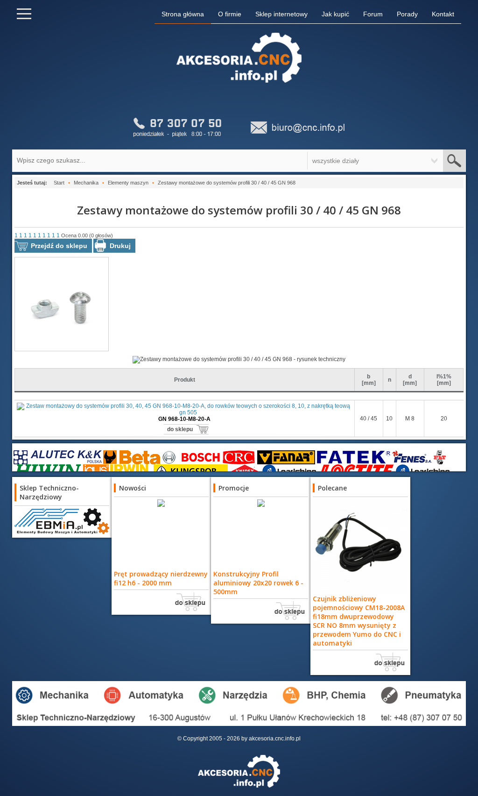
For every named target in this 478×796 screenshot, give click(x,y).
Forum (373, 14)
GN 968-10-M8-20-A (184, 419)
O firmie (229, 14)
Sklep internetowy (281, 14)
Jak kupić (335, 14)
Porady (407, 14)
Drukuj (120, 245)
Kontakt (443, 14)
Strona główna (183, 14)
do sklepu (180, 429)
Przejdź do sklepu (59, 245)
